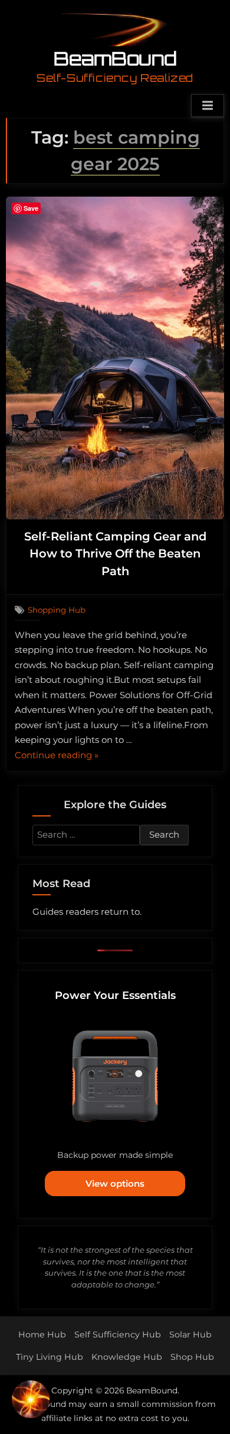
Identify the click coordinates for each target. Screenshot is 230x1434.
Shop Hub (192, 1357)
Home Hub (42, 1334)
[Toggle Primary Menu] (207, 106)
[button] (31, 1401)
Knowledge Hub (126, 1357)
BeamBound (115, 58)
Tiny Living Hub (49, 1357)
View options (115, 1183)
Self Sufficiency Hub (117, 1334)
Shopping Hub (57, 610)
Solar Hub (190, 1334)
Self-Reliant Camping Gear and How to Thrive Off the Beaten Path (115, 553)
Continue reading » (56, 756)
